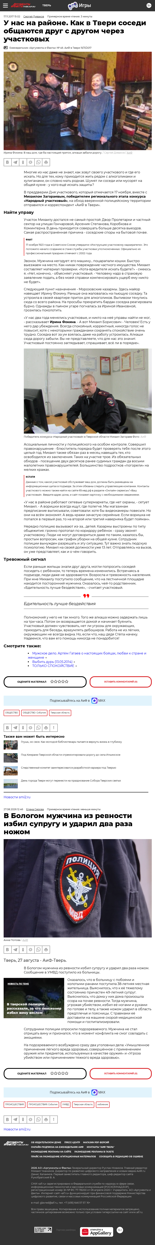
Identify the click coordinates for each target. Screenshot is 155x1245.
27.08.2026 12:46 (13, 809)
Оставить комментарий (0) (120, 681)
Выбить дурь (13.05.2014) (52, 662)
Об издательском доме (46, 1142)
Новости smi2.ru (17, 797)
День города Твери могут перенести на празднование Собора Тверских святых (71, 780)
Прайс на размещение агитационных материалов (63, 1156)
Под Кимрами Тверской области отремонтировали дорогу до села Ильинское (70, 754)
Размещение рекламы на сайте (51, 1151)
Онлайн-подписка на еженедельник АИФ (57, 1147)
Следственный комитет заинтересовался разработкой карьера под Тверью (68, 767)
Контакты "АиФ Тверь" (100, 1147)
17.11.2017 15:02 (12, 16)
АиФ (129, 152)
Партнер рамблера (65, 1230)
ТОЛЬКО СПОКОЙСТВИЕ (53, 666)
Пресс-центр (72, 1142)
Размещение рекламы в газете (94, 1151)
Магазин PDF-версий (96, 1142)
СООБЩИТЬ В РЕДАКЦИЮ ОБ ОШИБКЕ (121, 1156)
